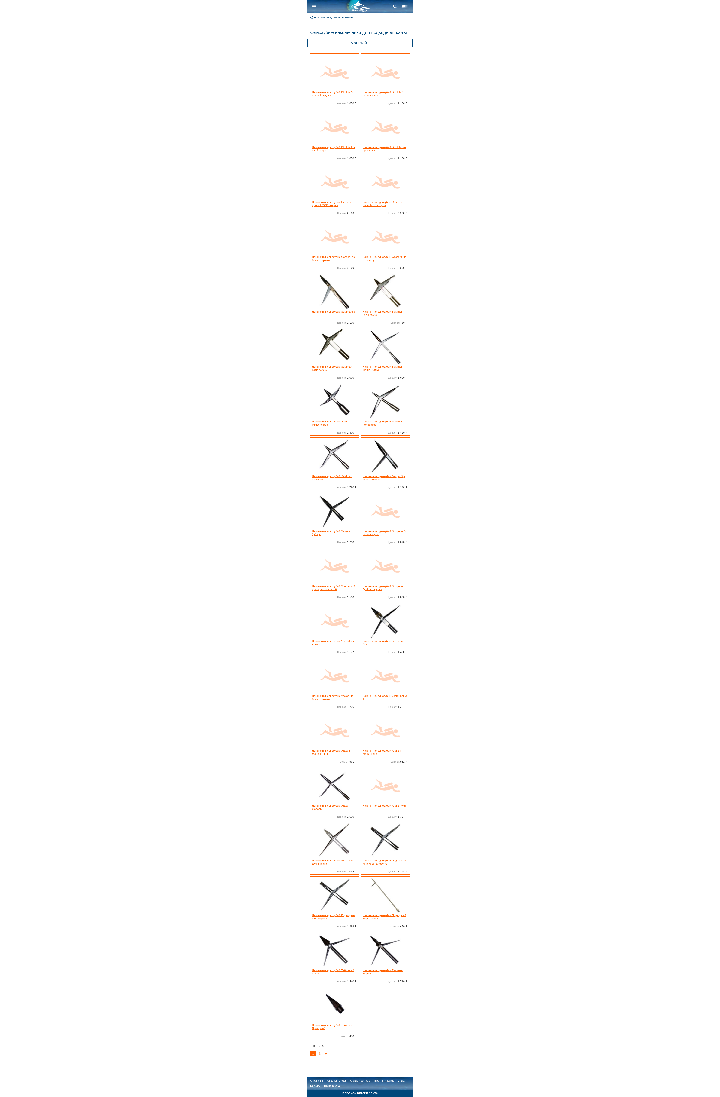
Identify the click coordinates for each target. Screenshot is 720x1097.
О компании (316, 1081)
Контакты (315, 1086)
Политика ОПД (332, 1086)
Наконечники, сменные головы (334, 17)
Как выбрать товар (336, 1081)
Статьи (401, 1081)
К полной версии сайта (360, 1093)
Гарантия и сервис (384, 1081)
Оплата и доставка (360, 1081)
